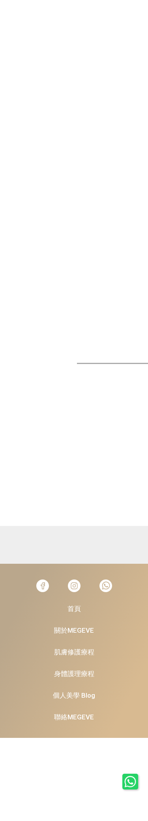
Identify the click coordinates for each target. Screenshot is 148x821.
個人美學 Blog (74, 695)
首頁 (74, 609)
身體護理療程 (74, 674)
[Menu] (14, 9)
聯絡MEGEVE (74, 717)
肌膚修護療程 (74, 652)
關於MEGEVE (74, 630)
